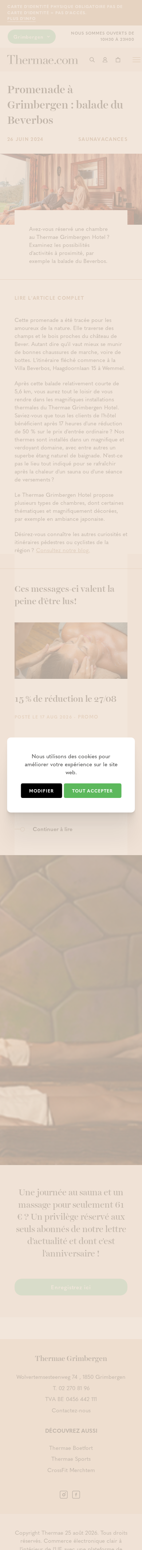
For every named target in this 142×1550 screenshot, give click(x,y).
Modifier (41, 790)
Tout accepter (92, 790)
